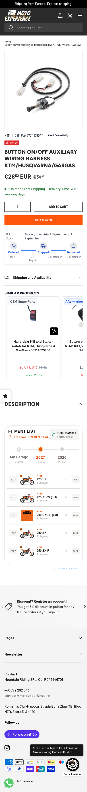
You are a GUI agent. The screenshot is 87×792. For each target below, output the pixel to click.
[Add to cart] (54, 331)
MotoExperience (23, 781)
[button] (70, 15)
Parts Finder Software (67, 568)
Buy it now (43, 220)
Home (7, 41)
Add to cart (58, 207)
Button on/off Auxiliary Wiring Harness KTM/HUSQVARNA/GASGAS (42, 44)
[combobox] (43, 27)
